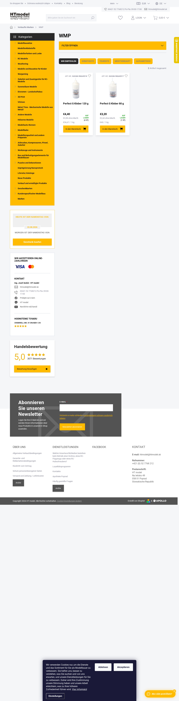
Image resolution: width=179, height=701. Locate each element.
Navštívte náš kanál (28, 307)
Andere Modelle (25, 114)
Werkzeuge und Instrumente (30, 150)
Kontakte (57, 471)
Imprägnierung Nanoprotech (30, 168)
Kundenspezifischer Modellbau (31, 193)
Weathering (23, 64)
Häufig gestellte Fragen (63, 481)
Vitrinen (21, 102)
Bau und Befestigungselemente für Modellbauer (33, 156)
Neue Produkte (24, 178)
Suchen (93, 18)
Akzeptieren (123, 667)
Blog (68, 3)
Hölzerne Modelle (26, 120)
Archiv (18, 483)
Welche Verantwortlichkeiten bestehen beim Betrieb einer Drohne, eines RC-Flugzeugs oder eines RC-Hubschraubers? (69, 457)
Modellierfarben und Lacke (30, 53)
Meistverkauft (122, 61)
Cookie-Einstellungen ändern (69, 501)
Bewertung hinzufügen (27, 369)
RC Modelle (23, 59)
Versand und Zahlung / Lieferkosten (28, 476)
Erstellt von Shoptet (136, 501)
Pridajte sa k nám (27, 298)
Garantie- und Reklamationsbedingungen (24, 459)
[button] (174, 691)
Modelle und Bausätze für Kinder (32, 69)
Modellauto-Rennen (27, 125)
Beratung (79, 3)
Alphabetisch (143, 61)
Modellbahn (23, 130)
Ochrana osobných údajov (38, 3)
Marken (21, 199)
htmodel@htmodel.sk (29, 287)
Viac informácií (79, 689)
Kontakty (58, 3)
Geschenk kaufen (32, 242)
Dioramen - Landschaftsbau (30, 92)
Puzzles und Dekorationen (29, 163)
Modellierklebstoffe (26, 48)
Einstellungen (55, 696)
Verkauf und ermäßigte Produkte (32, 183)
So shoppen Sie (16, 3)
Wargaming (23, 74)
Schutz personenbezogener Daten (27, 471)
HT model (24, 302)
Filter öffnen (70, 45)
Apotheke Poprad (60, 476)
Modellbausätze (25, 43)
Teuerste (104, 61)
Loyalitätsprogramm (61, 466)
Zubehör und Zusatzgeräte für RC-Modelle (33, 80)
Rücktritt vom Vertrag (22, 466)
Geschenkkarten (25, 188)
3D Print (21, 97)
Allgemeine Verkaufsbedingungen (27, 453)
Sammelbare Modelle (27, 87)
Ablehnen (103, 667)
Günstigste (88, 61)
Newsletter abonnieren (72, 427)
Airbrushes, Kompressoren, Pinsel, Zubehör (33, 144)
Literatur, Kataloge (26, 173)
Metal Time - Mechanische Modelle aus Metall (35, 108)
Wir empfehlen (68, 61)
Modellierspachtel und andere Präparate (31, 136)
